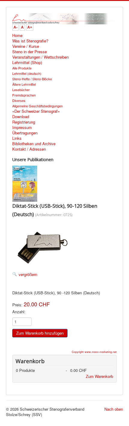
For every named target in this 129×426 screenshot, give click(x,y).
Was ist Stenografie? (30, 41)
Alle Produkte (22, 68)
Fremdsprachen (24, 95)
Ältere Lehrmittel (24, 84)
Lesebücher (21, 89)
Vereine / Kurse (25, 46)
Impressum (22, 127)
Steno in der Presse (29, 51)
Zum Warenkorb (99, 376)
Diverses (19, 100)
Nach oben (113, 409)
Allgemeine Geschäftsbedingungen (37, 105)
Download (20, 116)
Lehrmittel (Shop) (27, 62)
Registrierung (23, 122)
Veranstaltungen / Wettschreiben (40, 57)
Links (17, 138)
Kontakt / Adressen (29, 149)
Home (17, 35)
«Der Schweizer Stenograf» (36, 111)
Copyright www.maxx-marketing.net (94, 352)
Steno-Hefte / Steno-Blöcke (32, 78)
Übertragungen (25, 133)
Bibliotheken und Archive (34, 143)
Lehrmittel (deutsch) (26, 73)
